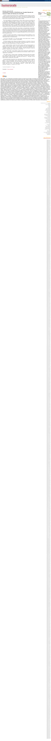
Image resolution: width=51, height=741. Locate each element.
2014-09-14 (48, 431)
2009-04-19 (48, 242)
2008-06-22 (48, 211)
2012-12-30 (48, 376)
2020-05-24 (48, 600)
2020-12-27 (48, 616)
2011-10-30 (48, 338)
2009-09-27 (48, 259)
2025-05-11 (48, 718)
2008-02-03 (48, 197)
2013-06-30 (48, 389)
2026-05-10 (48, 732)
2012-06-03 (48, 363)
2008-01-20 (48, 196)
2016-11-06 (48, 501)
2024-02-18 (48, 689)
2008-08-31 (48, 217)
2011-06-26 (48, 326)
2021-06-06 (48, 634)
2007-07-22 (48, 179)
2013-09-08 (48, 394)
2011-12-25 (48, 345)
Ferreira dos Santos (47, 114)
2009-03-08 (48, 237)
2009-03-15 (48, 238)
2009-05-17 (48, 245)
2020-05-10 (48, 598)
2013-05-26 (48, 385)
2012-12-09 (48, 375)
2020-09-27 (48, 606)
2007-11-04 (48, 188)
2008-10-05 (48, 220)
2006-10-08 (48, 148)
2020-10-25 (48, 609)
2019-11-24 (48, 580)
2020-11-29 (48, 613)
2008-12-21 (48, 229)
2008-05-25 (48, 208)
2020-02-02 (48, 588)
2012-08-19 (48, 368)
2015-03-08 (48, 448)
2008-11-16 (48, 225)
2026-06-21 (48, 736)
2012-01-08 (48, 346)
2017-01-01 (48, 507)
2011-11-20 (48, 341)
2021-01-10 (48, 618)
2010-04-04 (48, 278)
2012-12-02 (48, 374)
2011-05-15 (48, 321)
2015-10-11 (48, 465)
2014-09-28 (48, 432)
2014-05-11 (48, 421)
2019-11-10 (48, 579)
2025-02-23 (48, 709)
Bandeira (49, 107)
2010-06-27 (48, 288)
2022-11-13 (48, 667)
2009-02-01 (48, 233)
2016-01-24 (48, 476)
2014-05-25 (48, 423)
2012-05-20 (48, 361)
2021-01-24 (48, 619)
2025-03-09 (48, 711)
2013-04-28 (48, 382)
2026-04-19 (48, 730)
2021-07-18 (48, 639)
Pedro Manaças (47, 125)
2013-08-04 (48, 393)
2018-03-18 (48, 544)
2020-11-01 (48, 610)
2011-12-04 (48, 342)
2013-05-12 (48, 383)
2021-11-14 (48, 645)
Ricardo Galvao (47, 128)
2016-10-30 (48, 500)
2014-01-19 (48, 409)
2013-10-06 (48, 397)
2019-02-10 (48, 563)
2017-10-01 (48, 528)
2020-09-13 (48, 604)
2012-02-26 (48, 352)
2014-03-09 (48, 414)
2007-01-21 (48, 159)
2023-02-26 (48, 674)
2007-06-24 (48, 176)
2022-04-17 (48, 660)
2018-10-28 (48, 553)
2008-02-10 (48, 198)
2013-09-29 (48, 396)
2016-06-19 (48, 492)
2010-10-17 (48, 298)
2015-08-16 (48, 462)
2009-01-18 (48, 232)
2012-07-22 (48, 367)
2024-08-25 (48, 695)
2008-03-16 (48, 201)
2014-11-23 (48, 439)
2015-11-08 (48, 468)
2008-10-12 (48, 221)
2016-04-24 (48, 486)
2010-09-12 (48, 294)
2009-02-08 (48, 234)
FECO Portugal (48, 104)
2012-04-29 (48, 359)
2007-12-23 (48, 193)
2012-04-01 (48, 356)
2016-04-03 (48, 484)
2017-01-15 (48, 509)
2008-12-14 (48, 228)
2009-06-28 (48, 250)
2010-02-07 (48, 272)
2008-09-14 (48, 218)
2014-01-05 (48, 407)
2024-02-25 (48, 690)
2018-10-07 (48, 552)
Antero (49, 106)
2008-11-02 (48, 223)
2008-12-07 (48, 227)
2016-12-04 (48, 504)
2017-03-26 (48, 517)
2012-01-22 (48, 348)
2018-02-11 (48, 540)
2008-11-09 (48, 224)
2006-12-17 (48, 156)
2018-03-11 (48, 543)
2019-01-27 (48, 562)
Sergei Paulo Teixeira (47, 132)
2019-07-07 (48, 572)
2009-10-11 (48, 260)
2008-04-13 (48, 204)
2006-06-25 (48, 143)
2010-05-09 (48, 282)
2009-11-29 (48, 266)
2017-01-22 (48, 510)
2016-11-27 (48, 503)
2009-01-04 (48, 230)
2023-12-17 (48, 684)
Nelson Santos (48, 121)
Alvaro (49, 105)
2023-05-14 (48, 677)
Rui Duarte (48, 130)
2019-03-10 (48, 565)
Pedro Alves (48, 124)
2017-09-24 (48, 527)
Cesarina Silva (48, 112)
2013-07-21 (48, 391)
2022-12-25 (48, 669)
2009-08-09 (48, 255)
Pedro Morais (48, 126)
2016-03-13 (48, 481)
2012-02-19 (48, 351)
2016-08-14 (48, 495)
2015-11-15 (48, 469)
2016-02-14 (48, 478)
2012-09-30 (48, 369)
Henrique (48, 116)
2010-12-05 (48, 304)
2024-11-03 (48, 701)
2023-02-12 (48, 672)
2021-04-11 (48, 628)
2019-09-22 (48, 575)
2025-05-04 (48, 717)
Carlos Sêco (48, 110)
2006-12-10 (48, 155)
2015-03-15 (48, 449)
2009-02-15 (48, 235)
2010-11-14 (48, 301)
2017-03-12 (48, 515)
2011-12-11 (48, 343)
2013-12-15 (48, 405)
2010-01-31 (48, 271)
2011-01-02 (48, 307)
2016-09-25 (48, 496)
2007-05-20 (48, 172)
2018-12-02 (48, 556)
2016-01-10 (48, 474)
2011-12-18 (48, 344)
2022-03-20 (48, 657)
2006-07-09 (48, 144)
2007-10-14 (48, 185)
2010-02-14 (48, 273)
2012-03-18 (48, 354)
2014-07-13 (48, 426)
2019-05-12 (48, 569)
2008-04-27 (48, 206)
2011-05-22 (48, 322)
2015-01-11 (48, 443)
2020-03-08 (48, 591)
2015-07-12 (48, 460)
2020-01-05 (48, 585)
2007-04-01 (48, 166)
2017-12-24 (48, 537)
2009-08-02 (48, 254)
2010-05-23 (48, 284)
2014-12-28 (48, 442)
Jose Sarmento (48, 118)
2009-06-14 (48, 248)
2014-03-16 (48, 415)
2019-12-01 (48, 581)
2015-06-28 (48, 458)
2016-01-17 (48, 475)
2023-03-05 (48, 675)
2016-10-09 (48, 498)
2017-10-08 (48, 529)
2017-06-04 (48, 523)
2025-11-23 (48, 723)
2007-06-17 (48, 175)
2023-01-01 (48, 670)
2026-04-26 (48, 731)
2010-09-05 (48, 293)
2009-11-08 (48, 263)
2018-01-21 (48, 538)
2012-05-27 (48, 362)
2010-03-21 (48, 277)
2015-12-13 (48, 471)
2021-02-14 (48, 622)
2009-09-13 (48, 257)
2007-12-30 (48, 194)
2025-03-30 (48, 713)
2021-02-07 (48, 621)
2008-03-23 (48, 202)
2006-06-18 (48, 142)
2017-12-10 (48, 536)
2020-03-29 (48, 593)
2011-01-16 (48, 308)
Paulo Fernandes (47, 122)
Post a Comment (10, 69)
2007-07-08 (48, 177)
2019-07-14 (48, 573)
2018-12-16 (48, 557)
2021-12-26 (48, 649)
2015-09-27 (48, 463)
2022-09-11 (48, 664)
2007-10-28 (48, 187)
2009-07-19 (48, 252)
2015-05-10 (48, 454)
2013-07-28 (48, 392)
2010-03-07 (48, 275)
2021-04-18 (48, 629)
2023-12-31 (48, 686)
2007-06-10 (48, 174)
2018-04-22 (48, 546)
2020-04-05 (48, 594)
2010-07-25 (48, 291)
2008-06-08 (48, 210)
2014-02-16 (48, 412)
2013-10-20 (48, 398)
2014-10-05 (48, 433)
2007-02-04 (48, 161)
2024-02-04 (48, 687)
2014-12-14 (48, 440)
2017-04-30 (48, 520)
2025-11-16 (48, 722)
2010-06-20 (48, 287)
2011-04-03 (48, 316)
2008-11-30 (48, 226)
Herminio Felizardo (47, 117)
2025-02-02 (48, 708)
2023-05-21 (48, 678)
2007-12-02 (48, 191)
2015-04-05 (48, 451)
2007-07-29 (48, 180)
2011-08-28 (48, 333)
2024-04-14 (48, 692)
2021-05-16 (48, 632)
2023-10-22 (48, 682)
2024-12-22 (48, 704)
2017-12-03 (48, 535)
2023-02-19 (48, 673)
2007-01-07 (48, 158)
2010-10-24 (48, 299)
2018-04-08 (48, 545)
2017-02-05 (48, 511)
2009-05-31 (48, 247)
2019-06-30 (48, 571)
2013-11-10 (48, 401)
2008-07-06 (48, 213)
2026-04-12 (48, 729)
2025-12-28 (48, 725)
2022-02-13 (48, 653)
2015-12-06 (48, 470)
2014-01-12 (48, 408)
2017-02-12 (48, 512)
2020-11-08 (48, 611)
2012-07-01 (48, 365)
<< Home (4, 72)
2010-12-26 (48, 306)
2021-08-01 (48, 641)
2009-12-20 (48, 268)
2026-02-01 (48, 728)
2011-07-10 (48, 327)
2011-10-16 (48, 337)
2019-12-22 (48, 583)
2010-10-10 (48, 297)
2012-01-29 (48, 349)
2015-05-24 (48, 455)
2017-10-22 (48, 530)
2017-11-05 (48, 532)
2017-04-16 (48, 518)
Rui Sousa (48, 131)
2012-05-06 (48, 360)
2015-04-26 (48, 452)
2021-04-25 (48, 630)
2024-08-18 (48, 694)
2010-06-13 (48, 286)
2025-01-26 (48, 707)
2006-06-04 (48, 141)
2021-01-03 (48, 617)
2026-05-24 (48, 733)
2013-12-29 (48, 406)
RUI (49, 129)
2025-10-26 (48, 721)
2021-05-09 (48, 631)
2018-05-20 (48, 549)
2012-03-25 (48, 355)
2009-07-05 (48, 251)
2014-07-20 (48, 427)
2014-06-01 (48, 424)
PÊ (49, 123)
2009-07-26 (48, 253)
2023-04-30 (48, 676)
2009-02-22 (48, 236)
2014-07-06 (48, 425)
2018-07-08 (48, 551)
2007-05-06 (48, 170)
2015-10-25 (48, 466)
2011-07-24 (48, 329)
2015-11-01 (48, 467)
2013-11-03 (48, 400)
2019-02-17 (48, 564)
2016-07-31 (48, 494)
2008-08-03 (48, 215)
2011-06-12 (48, 324)
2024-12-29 (48, 705)
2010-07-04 (48, 289)
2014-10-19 (48, 435)
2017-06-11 (48, 524)
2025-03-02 (48, 710)
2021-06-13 (48, 635)
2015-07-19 (48, 461)
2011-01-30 (48, 310)
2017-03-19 (48, 516)
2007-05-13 (48, 171)
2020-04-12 (48, 595)
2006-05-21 (48, 140)
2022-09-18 (48, 665)
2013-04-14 (48, 380)
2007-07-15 (48, 178)
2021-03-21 (48, 626)
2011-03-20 (48, 315)
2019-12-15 (48, 582)
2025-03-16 (48, 712)
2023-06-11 (48, 680)
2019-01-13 (48, 560)
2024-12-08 (48, 702)
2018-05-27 (48, 550)
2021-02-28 (48, 623)
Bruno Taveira (48, 108)
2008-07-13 (48, 214)
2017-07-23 (48, 526)
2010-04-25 (48, 281)
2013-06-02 (48, 386)
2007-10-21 (48, 186)
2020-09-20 (48, 605)
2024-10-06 (48, 698)
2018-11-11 (48, 554)
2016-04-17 (48, 485)
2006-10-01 (48, 147)
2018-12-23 (48, 558)
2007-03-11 (48, 164)
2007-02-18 (48, 162)
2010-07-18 (48, 290)
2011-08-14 (48, 331)
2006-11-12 (48, 152)
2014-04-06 (48, 417)
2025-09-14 (48, 720)
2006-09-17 (48, 146)
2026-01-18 (48, 727)
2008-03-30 (48, 203)
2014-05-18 (48, 422)
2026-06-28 (48, 737)
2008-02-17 (48, 199)
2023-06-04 (48, 679)
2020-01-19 (48, 586)
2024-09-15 (48, 697)
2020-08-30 (48, 603)
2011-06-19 (48, 325)
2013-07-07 (48, 390)
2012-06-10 (48, 364)
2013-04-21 (48, 381)
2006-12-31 (48, 157)
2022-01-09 (48, 651)
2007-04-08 (48, 167)
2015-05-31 (48, 456)
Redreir (49, 103)
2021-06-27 (48, 637)
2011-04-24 (48, 319)
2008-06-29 (48, 212)
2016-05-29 (48, 490)
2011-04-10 (48, 317)
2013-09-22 (48, 395)
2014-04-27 (48, 420)
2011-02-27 (48, 312)
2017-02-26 (48, 514)
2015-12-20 (48, 472)
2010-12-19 (48, 305)
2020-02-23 (48, 590)
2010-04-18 (48, 280)
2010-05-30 (48, 285)
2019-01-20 (48, 561)
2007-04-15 (48, 168)
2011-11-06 (48, 339)
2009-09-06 (48, 256)
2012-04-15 (48, 357)
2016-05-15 (48, 488)
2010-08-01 (48, 292)
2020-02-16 (48, 589)
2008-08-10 (48, 216)
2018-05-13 (48, 548)
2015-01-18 (48, 444)
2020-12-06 (48, 614)
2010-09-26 (48, 296)
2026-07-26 (48, 738)
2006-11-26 (48, 154)
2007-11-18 (48, 189)
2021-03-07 (48, 624)
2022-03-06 (48, 656)
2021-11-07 (48, 644)
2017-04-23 (48, 519)
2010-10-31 (48, 300)
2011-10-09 (48, 336)
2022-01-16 (48, 652)
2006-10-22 (48, 150)
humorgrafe (9, 5)
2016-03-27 (48, 483)
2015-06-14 (48, 457)
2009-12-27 (48, 269)
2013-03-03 (48, 378)
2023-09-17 (48, 681)
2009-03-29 (48, 240)
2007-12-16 (48, 192)
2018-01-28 (48, 539)
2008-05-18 (48, 207)
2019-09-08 (48, 574)
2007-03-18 (48, 165)
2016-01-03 (48, 473)
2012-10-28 (48, 371)
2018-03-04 (48, 542)
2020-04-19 (48, 596)
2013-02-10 (48, 377)
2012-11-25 (48, 373)
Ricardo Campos (47, 127)
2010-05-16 (48, 283)
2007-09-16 (48, 184)
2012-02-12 (48, 350)
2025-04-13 (48, 715)
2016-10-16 (48, 499)
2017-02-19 (48, 513)
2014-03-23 (48, 416)
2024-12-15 (48, 703)
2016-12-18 (48, 506)
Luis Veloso (48, 119)
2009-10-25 (48, 262)
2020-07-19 (48, 601)
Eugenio (49, 113)
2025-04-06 (48, 714)
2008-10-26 (48, 222)
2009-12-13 (48, 267)
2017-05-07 (48, 521)
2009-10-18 (48, 261)
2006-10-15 (48, 149)
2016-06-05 (48, 491)
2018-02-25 (48, 541)
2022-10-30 (48, 666)
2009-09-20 (48, 258)
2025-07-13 (48, 719)
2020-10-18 (48, 608)
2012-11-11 (48, 372)
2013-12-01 (48, 403)
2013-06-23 (48, 388)
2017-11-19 (48, 533)
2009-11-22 (48, 265)
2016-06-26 (48, 493)
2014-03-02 (48, 413)
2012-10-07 (48, 370)
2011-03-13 (48, 314)
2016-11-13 (48, 502)
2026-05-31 (48, 734)
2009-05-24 (48, 246)
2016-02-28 (48, 480)
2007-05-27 (48, 173)
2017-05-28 (48, 522)
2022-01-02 (48, 650)
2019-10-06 (48, 577)
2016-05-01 (48, 487)
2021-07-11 (48, 638)
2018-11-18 (48, 555)
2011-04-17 (48, 318)
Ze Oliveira (48, 133)
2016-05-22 (48, 489)
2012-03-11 (48, 353)
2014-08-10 (48, 428)
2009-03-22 (48, 239)
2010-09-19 (48, 295)
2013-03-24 (48, 379)
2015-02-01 (48, 445)
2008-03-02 (48, 200)
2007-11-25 (48, 190)
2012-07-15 (48, 366)
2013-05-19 (48, 384)
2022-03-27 (48, 658)
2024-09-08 (48, 696)
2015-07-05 (48, 459)
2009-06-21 (48, 249)
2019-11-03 (48, 578)
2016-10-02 (48, 497)
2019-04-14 (48, 568)
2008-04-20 (48, 205)
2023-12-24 (48, 685)
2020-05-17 (48, 599)
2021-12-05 (48, 647)
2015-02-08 (48, 446)
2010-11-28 (48, 303)
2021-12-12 (48, 648)
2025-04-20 (48, 716)
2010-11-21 (48, 302)
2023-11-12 (48, 683)
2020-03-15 (48, 592)
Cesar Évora (48, 111)
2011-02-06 (48, 311)
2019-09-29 (48, 576)
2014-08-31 (48, 429)
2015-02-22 (48, 447)
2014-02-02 (48, 410)
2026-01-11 (48, 726)
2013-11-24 (48, 402)
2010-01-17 (48, 270)
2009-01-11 (48, 231)
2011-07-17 (48, 328)
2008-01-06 (48, 195)
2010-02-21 (48, 274)
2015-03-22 (48, 450)
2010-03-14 (48, 276)
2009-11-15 (48, 264)
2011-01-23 (48, 309)
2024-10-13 (48, 699)
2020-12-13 (48, 615)
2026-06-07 (48, 735)
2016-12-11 (48, 505)
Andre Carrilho (48, 109)
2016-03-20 (48, 482)
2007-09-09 (48, 183)
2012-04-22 (48, 358)
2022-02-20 (48, 654)
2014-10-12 (48, 434)
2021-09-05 (48, 643)
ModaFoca (48, 134)
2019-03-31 (48, 567)
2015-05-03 (48, 453)
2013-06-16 (48, 387)
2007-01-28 (48, 160)
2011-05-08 (48, 320)
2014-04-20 (48, 419)
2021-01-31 (48, 620)
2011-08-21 (48, 332)
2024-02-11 (48, 688)
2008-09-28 (48, 219)
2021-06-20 (48, 636)
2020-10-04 (48, 607)
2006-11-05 (48, 151)
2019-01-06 (48, 559)
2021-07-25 (48, 640)
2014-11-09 (48, 437)
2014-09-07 (48, 430)
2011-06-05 (48, 323)
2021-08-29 (48, 642)
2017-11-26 (48, 534)
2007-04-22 (48, 169)
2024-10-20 (48, 700)
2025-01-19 (48, 706)
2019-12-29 (48, 584)
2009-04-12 (48, 241)
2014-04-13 (48, 418)
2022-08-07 (48, 662)
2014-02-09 (48, 411)
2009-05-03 (48, 244)
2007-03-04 (48, 163)
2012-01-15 (48, 347)
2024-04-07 (48, 691)
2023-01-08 (48, 671)
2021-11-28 (48, 646)
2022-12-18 (48, 668)
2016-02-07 (48, 477)
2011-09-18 (48, 334)
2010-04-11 (48, 279)
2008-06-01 (48, 209)
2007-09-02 (48, 182)
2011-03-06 (48, 313)
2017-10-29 (48, 531)
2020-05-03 (48, 597)
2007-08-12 (48, 181)
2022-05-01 (48, 661)
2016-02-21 (48, 479)
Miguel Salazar (48, 120)
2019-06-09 (48, 570)
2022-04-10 (48, 659)
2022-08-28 (48, 663)
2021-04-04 (48, 627)
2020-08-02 (48, 602)
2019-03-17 (48, 566)
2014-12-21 (48, 441)
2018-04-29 (48, 547)
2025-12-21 (48, 724)
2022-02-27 (48, 655)
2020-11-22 (48, 612)
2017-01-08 (48, 508)
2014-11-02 (48, 436)
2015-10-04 (48, 464)
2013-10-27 (48, 399)
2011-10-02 (48, 335)
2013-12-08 (48, 404)
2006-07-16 (48, 145)
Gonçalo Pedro (48, 115)
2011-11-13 (48, 340)
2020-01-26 (48, 587)
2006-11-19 (48, 153)
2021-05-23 (48, 633)
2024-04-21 (48, 693)
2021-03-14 (48, 625)
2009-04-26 (48, 243)
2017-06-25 (48, 525)
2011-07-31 (48, 330)
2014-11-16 (48, 438)
